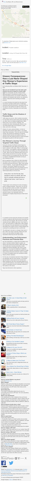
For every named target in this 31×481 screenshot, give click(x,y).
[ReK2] (11, 463)
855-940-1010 (7, 42)
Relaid (5, 1)
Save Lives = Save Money (13, 372)
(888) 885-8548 (8, 444)
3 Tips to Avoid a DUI (12, 305)
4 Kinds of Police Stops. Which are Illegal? (16, 354)
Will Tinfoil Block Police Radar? (15, 324)
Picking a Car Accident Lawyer (15, 341)
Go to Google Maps (6, 65)
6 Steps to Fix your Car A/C (14, 347)
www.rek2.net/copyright (7, 475)
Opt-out (11, 479)
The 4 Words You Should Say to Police (17, 366)
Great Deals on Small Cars (14, 330)
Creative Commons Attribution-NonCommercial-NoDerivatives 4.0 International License (14, 471)
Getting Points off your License (15, 318)
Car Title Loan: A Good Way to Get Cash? (16, 298)
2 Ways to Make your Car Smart (15, 360)
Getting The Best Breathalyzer (15, 336)
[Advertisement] (13, 282)
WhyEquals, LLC (10, 469)
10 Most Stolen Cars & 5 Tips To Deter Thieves (17, 311)
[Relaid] (4, 463)
